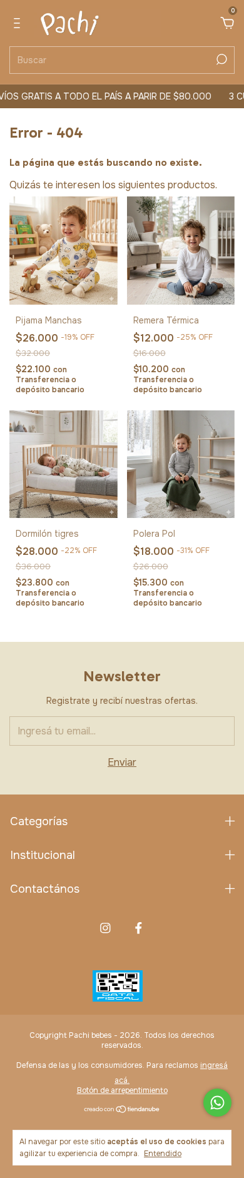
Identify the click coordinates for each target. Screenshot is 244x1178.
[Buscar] (220, 59)
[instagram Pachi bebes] (105, 928)
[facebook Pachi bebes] (139, 928)
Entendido (162, 1154)
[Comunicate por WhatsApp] (217, 1103)
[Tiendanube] (122, 1110)
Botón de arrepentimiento (122, 1090)
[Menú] (19, 24)
